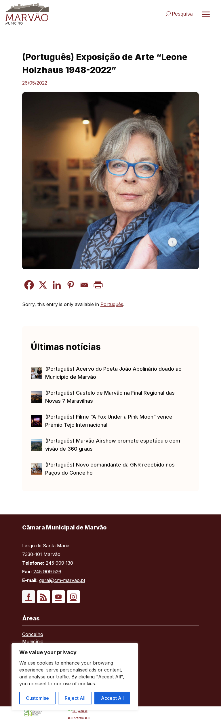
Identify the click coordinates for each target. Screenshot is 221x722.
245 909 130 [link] (59, 563)
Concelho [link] (32, 634)
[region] (75, 676)
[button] (28, 596)
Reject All (75, 698)
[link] (55, 14)
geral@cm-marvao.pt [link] (62, 580)
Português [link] (111, 304)
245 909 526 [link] (47, 571)
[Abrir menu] (206, 14)
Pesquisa (182, 14)
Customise (37, 698)
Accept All (112, 698)
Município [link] (32, 641)
